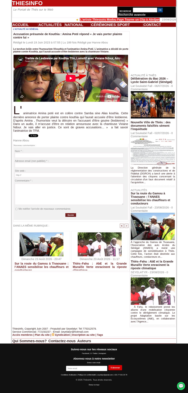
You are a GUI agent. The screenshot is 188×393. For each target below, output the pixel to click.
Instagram (102, 353)
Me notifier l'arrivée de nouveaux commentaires (44, 208)
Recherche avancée (132, 14)
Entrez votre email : (94, 362)
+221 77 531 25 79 (120, 375)
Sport (123, 25)
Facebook (86, 353)
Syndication (62, 334)
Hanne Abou (100, 42)
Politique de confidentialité (87, 375)
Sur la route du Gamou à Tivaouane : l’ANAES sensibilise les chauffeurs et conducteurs (42, 265)
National (74, 25)
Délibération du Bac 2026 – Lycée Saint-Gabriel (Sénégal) (151, 80)
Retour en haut (94, 385)
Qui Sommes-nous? (30, 341)
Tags (100, 334)
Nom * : (19, 151)
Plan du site (42, 334)
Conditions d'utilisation (69, 375)
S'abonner (115, 368)
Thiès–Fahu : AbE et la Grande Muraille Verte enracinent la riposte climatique (100, 265)
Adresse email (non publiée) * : (32, 161)
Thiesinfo (27, 3)
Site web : (20, 170)
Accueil (20, 25)
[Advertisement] (154, 49)
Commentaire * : (24, 180)
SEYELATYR (139, 272)
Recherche (125, 11)
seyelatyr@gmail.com (105, 375)
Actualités (50, 25)
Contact (152, 25)
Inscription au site (83, 334)
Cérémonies (103, 25)
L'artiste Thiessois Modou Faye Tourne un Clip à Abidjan (106, 19)
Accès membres (22, 334)
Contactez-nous (62, 341)
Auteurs (84, 341)
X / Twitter (94, 353)
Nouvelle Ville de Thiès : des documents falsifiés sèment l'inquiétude (151, 126)
